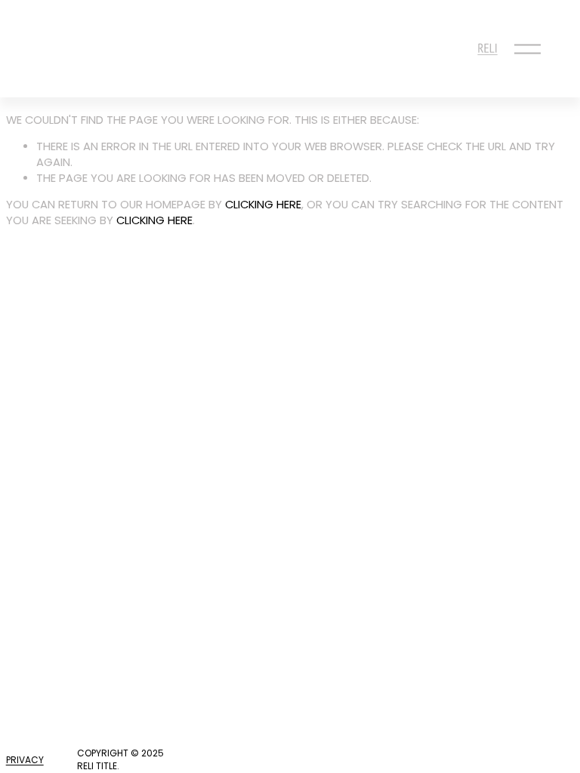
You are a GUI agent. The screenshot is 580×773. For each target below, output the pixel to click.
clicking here (263, 204)
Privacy (25, 760)
